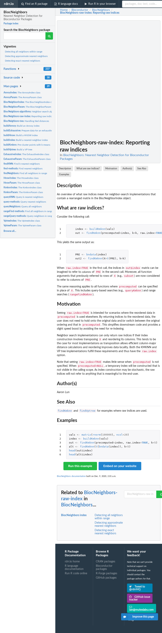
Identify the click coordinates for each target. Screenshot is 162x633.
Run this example (80, 466)
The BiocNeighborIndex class (29, 102)
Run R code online (76, 573)
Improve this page (143, 616)
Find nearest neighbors (23, 168)
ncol (119, 434)
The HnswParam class (22, 183)
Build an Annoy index (22, 126)
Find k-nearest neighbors (22, 164)
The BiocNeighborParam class (30, 107)
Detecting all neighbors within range (23, 51)
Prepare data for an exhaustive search (32, 130)
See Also (141, 168)
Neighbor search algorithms (32, 111)
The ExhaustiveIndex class (26, 154)
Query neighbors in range (28, 216)
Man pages (11, 86)
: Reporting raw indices (89, 12)
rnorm (97, 434)
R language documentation (74, 567)
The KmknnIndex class (22, 187)
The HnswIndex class (21, 178)
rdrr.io (9, 4)
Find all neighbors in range (25, 173)
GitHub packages (106, 577)
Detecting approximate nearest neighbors (26, 56)
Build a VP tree (18, 149)
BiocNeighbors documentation (71, 476)
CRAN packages (105, 561)
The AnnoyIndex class (22, 92)
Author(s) (127, 168)
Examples (64, 174)
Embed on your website (120, 466)
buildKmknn (97, 228)
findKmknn (93, 232)
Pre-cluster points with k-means (27, 145)
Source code (12, 77)
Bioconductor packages (104, 567)
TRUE (145, 442)
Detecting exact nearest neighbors (22, 61)
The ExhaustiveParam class (27, 159)
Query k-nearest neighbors (23, 197)
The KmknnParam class (23, 192)
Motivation (111, 168)
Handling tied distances (26, 121)
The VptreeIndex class (22, 221)
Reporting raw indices (29, 116)
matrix (86, 434)
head (72, 450)
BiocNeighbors (77, 505)
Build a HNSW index (21, 135)
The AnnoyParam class (23, 97)
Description (65, 168)
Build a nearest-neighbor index (26, 140)
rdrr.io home (72, 561)
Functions (10, 68)
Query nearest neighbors (25, 202)
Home (64, 10)
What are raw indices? (88, 168)
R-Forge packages (106, 573)
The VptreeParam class (22, 225)
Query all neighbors (23, 206)
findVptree (87, 410)
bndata (91, 254)
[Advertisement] (130, 79)
